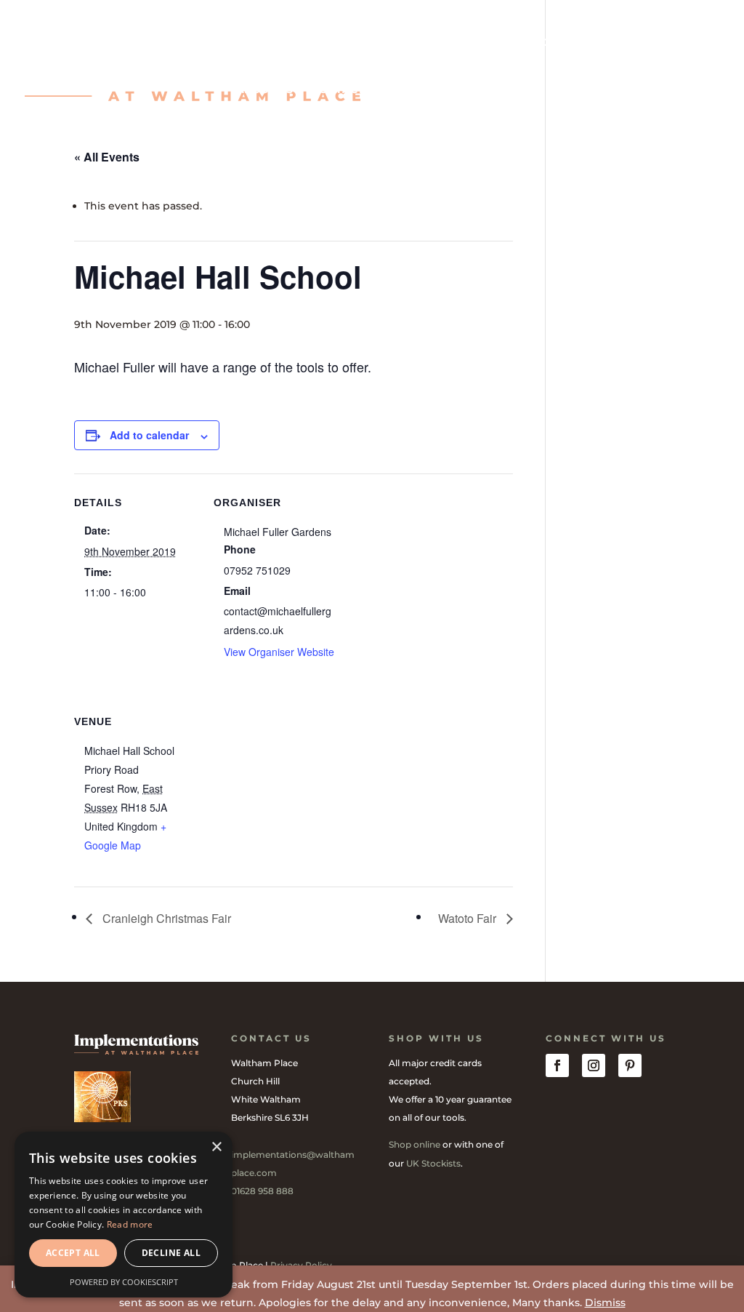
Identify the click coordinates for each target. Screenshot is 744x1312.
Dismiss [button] (605, 1302)
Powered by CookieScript (124, 1281)
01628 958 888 (262, 1190)
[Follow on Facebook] (557, 1065)
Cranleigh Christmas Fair (165, 918)
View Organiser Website (279, 651)
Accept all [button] (73, 1253)
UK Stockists (433, 1163)
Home (252, 43)
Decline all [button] (171, 1253)
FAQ (686, 43)
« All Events (107, 156)
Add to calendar (149, 435)
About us (264, 90)
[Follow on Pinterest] (630, 1065)
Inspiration (372, 43)
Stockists (625, 43)
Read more (130, 1224)
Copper (555, 43)
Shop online (414, 1144)
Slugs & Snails (470, 43)
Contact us (346, 90)
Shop (303, 43)
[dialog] (123, 1214)
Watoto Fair (468, 918)
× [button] (216, 1147)
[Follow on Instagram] (593, 1065)
